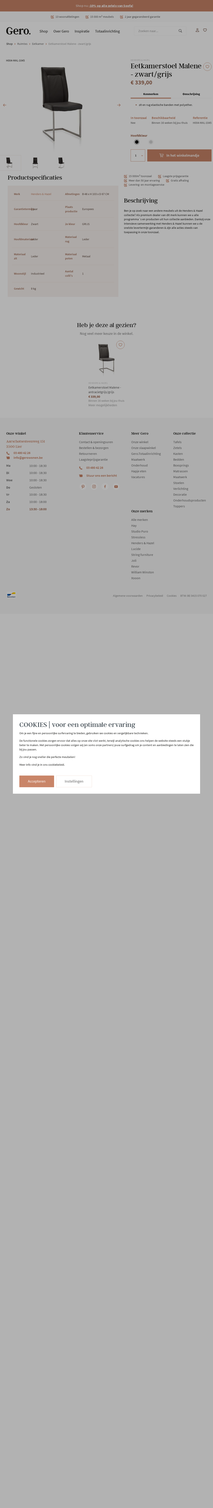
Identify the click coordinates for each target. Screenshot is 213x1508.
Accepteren (37, 781)
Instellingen (74, 781)
